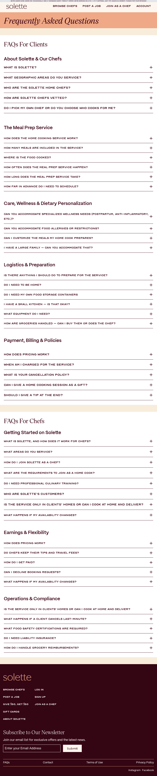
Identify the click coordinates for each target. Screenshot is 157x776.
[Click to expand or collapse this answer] (151, 67)
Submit (72, 748)
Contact (48, 762)
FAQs (6, 762)
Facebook (148, 770)
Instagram (134, 770)
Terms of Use (94, 762)
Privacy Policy (145, 762)
